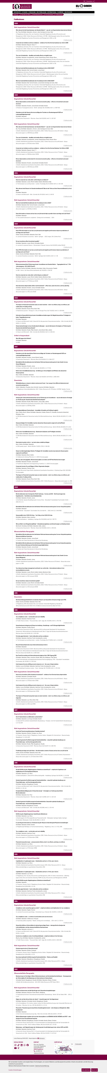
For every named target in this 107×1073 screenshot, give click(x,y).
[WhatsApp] (24, 1045)
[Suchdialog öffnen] (84, 1)
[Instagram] (15, 1045)
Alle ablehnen (86, 1070)
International (51, 12)
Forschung (32, 12)
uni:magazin (68, 12)
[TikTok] (18, 1045)
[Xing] (18, 1048)
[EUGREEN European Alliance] (85, 9)
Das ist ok (94, 1070)
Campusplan (78, 1044)
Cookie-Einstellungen (15, 1070)
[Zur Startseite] (22, 7)
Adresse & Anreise (39, 1053)
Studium (24, 12)
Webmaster (42, 1038)
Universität (17, 12)
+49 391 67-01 (38, 1051)
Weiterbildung (41, 12)
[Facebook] (27, 1045)
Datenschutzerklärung (42, 1066)
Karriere (60, 12)
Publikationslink (68, 40)
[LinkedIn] (21, 1045)
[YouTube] (15, 1048)
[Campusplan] (63, 1054)
